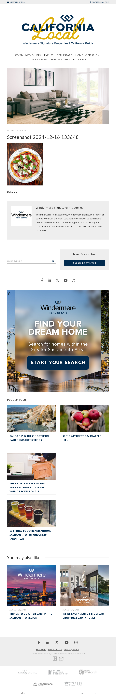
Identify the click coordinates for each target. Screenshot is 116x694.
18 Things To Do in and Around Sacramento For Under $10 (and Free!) (30, 534)
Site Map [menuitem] (41, 649)
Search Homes (60, 59)
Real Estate (64, 55)
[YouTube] (65, 280)
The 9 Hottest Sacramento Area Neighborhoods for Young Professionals (28, 487)
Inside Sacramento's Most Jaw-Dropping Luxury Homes (84, 615)
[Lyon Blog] (58, 29)
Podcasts (79, 59)
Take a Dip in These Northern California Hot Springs (29, 438)
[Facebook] (42, 280)
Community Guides (28, 55)
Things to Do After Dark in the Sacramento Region (30, 615)
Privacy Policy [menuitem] (71, 649)
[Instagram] (73, 280)
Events (48, 55)
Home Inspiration (87, 55)
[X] (57, 280)
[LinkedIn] (49, 280)
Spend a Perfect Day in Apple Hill (82, 438)
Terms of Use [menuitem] (55, 649)
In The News (39, 59)
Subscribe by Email (84, 262)
